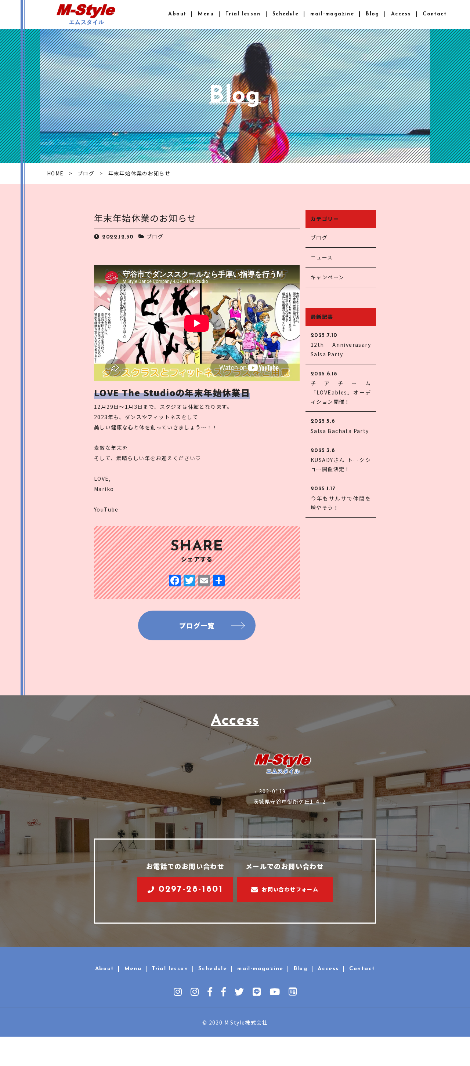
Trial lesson (243, 14)
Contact (434, 14)
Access (401, 14)
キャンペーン (327, 277)
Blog (372, 14)
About (177, 14)
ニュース (322, 257)
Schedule (285, 14)
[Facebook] (174, 581)
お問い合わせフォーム (290, 889)
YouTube (106, 509)
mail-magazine (332, 14)
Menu (206, 14)
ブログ (155, 236)
